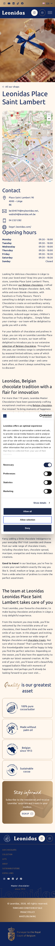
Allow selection (27, 520)
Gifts (4, 859)
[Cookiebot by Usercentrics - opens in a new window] (39, 416)
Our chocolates (9, 850)
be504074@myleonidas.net (23, 210)
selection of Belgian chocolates (19, 346)
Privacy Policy (27, 912)
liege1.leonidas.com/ (20, 226)
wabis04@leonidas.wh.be (22, 214)
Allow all (27, 511)
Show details (39, 503)
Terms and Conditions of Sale (27, 908)
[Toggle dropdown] (51, 3)
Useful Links (7, 873)
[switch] (48, 473)
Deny (27, 528)
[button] (27, 143)
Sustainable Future (10, 868)
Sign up (25, 813)
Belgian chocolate (42, 405)
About (5, 864)
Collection (7, 854)
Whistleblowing (27, 916)
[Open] (50, 12)
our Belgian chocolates (30, 285)
